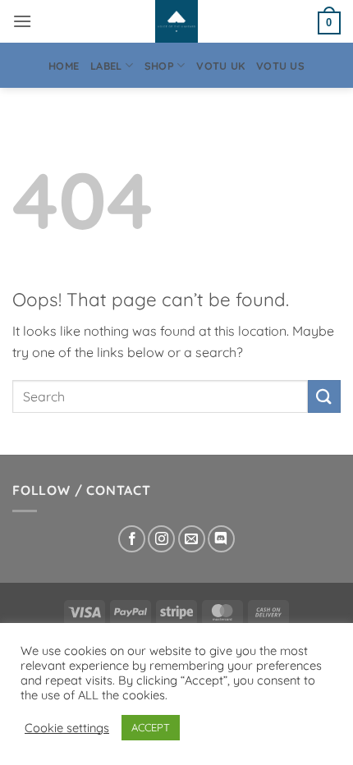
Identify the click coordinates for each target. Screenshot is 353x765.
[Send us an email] (191, 538)
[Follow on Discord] (221, 538)
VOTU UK (220, 65)
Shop (159, 65)
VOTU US (280, 65)
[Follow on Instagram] (161, 538)
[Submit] (324, 396)
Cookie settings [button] (67, 728)
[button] (22, 21)
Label (105, 65)
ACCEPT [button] (150, 727)
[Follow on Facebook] (131, 538)
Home (63, 65)
